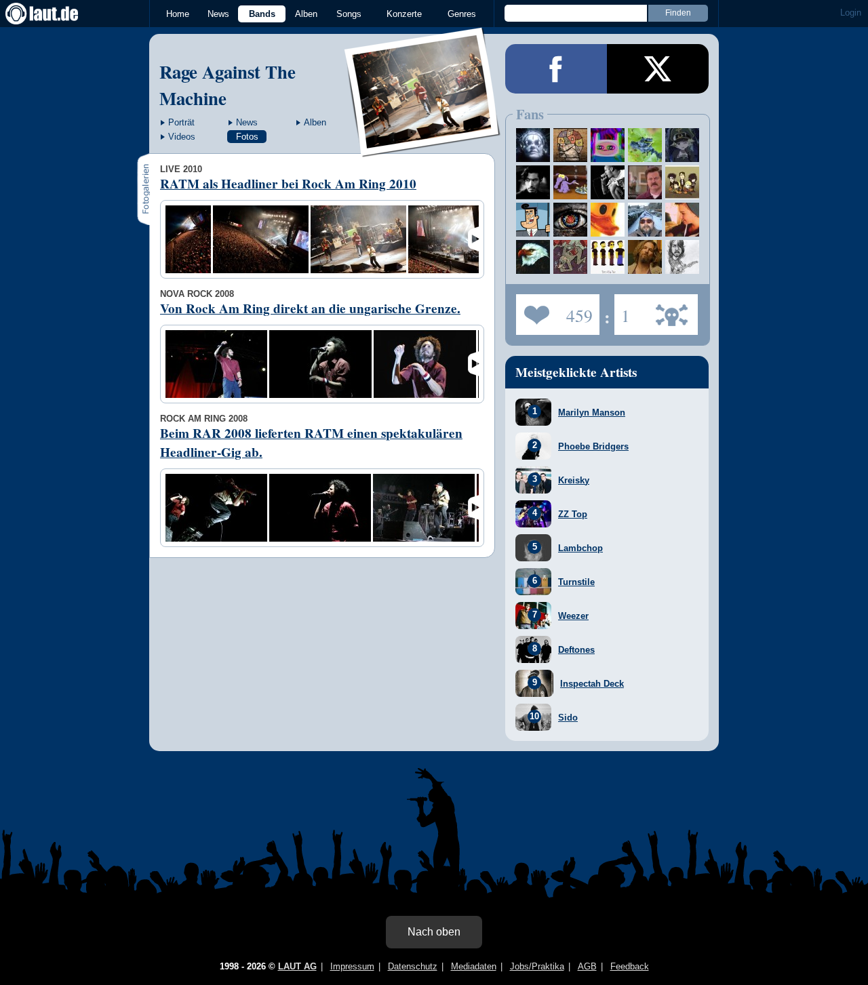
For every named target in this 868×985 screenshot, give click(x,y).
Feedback (629, 966)
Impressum (352, 966)
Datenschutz (412, 966)
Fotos (247, 137)
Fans (554, 310)
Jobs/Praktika (537, 966)
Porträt (181, 122)
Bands (262, 14)
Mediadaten (473, 966)
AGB (587, 966)
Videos (181, 137)
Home (177, 14)
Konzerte (404, 14)
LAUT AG (297, 966)
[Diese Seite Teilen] (556, 69)
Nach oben (434, 932)
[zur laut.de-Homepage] (54, 13)
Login (850, 12)
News (218, 14)
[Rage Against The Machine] (423, 148)
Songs (348, 14)
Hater (622, 310)
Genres (462, 14)
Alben (306, 14)
